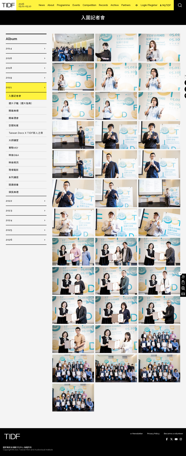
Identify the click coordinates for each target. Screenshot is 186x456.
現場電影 (14, 170)
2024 (9, 220)
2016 (9, 58)
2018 (9, 67)
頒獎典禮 (14, 192)
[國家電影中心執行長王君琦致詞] (159, 47)
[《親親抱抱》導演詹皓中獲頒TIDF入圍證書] (73, 339)
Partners (125, 5)
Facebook (166, 439)
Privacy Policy (153, 433)
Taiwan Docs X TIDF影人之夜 (26, 133)
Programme (63, 5)
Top (180, 450)
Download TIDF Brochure (183, 282)
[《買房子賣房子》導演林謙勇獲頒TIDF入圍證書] (159, 310)
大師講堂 (14, 140)
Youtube (176, 439)
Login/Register (149, 5)
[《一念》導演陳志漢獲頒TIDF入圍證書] (73, 252)
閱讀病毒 (14, 184)
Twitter (171, 439)
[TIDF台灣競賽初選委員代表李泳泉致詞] (159, 193)
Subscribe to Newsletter (183, 294)
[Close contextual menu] (180, 273)
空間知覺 (14, 125)
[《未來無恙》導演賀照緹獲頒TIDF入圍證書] (73, 281)
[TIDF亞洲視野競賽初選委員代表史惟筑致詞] (73, 135)
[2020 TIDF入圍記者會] (73, 47)
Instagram (180, 439)
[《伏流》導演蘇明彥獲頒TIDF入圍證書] (116, 281)
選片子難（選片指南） (21, 103)
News (42, 5)
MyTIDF (166, 5)
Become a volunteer (173, 433)
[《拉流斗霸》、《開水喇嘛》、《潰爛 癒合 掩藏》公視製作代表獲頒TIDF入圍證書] (116, 339)
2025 (9, 230)
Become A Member (183, 276)
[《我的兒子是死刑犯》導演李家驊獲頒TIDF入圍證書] (73, 310)
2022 (9, 200)
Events (76, 5)
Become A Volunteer (183, 288)
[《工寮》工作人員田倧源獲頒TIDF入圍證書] (159, 252)
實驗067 (13, 147)
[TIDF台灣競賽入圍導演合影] (159, 368)
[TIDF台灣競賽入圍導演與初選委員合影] (116, 368)
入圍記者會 (15, 96)
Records (103, 5)
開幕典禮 (14, 110)
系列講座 (14, 177)
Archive (115, 5)
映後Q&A (14, 155)
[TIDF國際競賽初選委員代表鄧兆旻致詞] (73, 164)
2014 (9, 48)
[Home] (8, 5)
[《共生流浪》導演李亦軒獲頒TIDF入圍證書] (159, 281)
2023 (9, 210)
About (51, 5)
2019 (9, 77)
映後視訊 (14, 162)
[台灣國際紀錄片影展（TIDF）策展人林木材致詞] (116, 77)
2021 (9, 87)
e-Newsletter (136, 433)
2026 (9, 239)
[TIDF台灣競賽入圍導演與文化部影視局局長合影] (159, 339)
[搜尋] (180, 5)
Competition (89, 5)
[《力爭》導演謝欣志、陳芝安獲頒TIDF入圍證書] (116, 252)
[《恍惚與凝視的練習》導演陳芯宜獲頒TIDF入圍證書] (116, 310)
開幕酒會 (14, 118)
